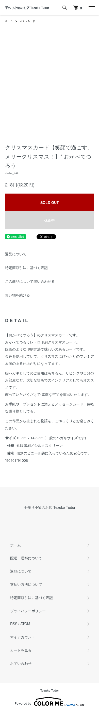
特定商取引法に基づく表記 (26, 267)
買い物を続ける (17, 294)
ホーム (9, 21)
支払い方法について (26, 584)
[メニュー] (91, 7)
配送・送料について (26, 557)
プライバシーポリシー (28, 610)
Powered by (23, 703)
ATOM (25, 623)
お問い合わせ (20, 663)
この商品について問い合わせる (30, 281)
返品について (15, 253)
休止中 (49, 220)
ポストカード (27, 21)
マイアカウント (22, 636)
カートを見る (20, 650)
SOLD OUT (49, 202)
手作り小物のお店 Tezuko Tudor (27, 7)
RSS (13, 623)
